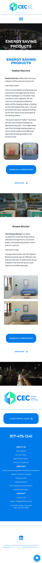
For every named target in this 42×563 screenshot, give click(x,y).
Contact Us (21, 497)
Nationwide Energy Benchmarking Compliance (21, 470)
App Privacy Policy (21, 459)
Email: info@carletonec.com (21, 501)
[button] (21, 18)
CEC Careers (21, 451)
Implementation (21, 482)
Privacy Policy (21, 455)
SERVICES (21, 466)
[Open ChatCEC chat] (37, 558)
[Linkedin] (21, 537)
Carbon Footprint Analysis (21, 474)
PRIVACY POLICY (16, 547)
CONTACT (21, 493)
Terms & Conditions (21, 462)
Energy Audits (21, 478)
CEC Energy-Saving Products (21, 486)
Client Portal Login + (21, 490)
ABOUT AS (21, 447)
